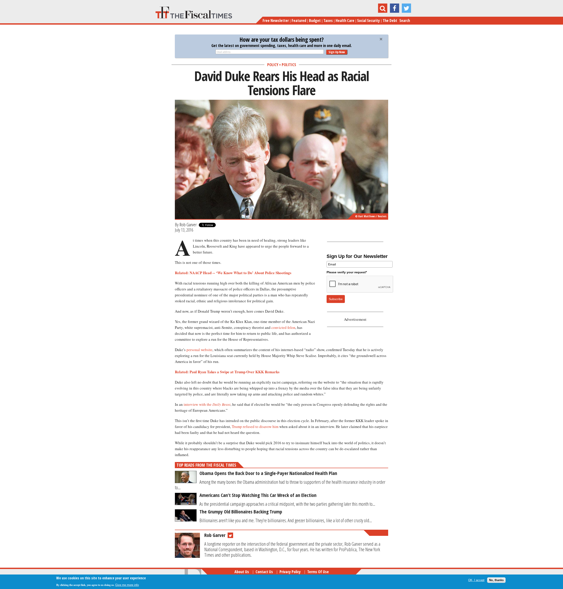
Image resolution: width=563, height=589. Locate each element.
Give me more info (127, 585)
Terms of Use (318, 571)
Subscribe (336, 299)
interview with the (198, 404)
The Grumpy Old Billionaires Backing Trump (240, 511)
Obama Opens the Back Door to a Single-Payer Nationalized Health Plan (268, 473)
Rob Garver (188, 224)
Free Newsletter (276, 20)
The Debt (390, 20)
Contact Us (264, 571)
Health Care (345, 20)
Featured (299, 20)
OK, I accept (476, 580)
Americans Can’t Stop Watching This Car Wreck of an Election (257, 495)
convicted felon (283, 327)
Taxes (328, 20)
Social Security (368, 20)
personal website (199, 349)
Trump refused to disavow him (255, 426)
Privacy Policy (290, 571)
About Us (241, 571)
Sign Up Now (337, 52)
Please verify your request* (347, 272)
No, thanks (496, 580)
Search (404, 20)
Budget (315, 20)
